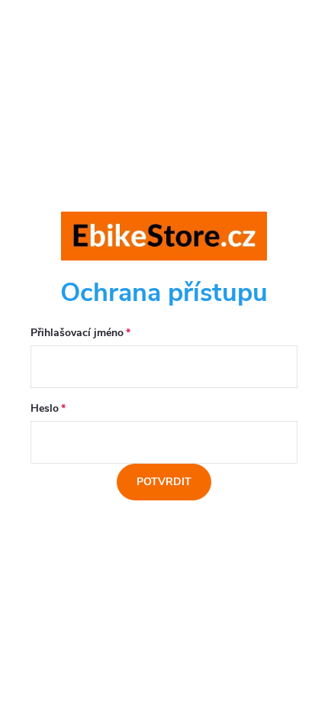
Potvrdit (164, 481)
